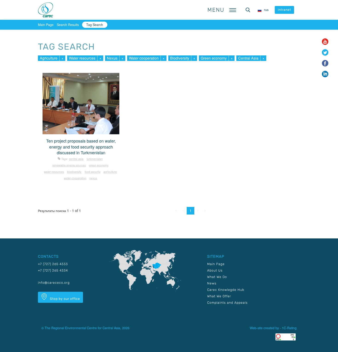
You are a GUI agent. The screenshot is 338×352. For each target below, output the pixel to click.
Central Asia (248, 58)
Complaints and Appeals (227, 303)
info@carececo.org (54, 283)
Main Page (46, 24)
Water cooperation (144, 58)
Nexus (112, 58)
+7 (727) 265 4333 (53, 264)
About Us (215, 270)
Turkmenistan (95, 158)
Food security (92, 171)
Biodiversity (179, 58)
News (211, 283)
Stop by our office (64, 299)
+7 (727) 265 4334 (53, 270)
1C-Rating (289, 328)
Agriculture (48, 58)
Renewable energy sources (69, 165)
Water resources (82, 58)
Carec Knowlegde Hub (225, 290)
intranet (284, 10)
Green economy (214, 58)
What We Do (217, 277)
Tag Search (94, 24)
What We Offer (219, 296)
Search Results (68, 24)
